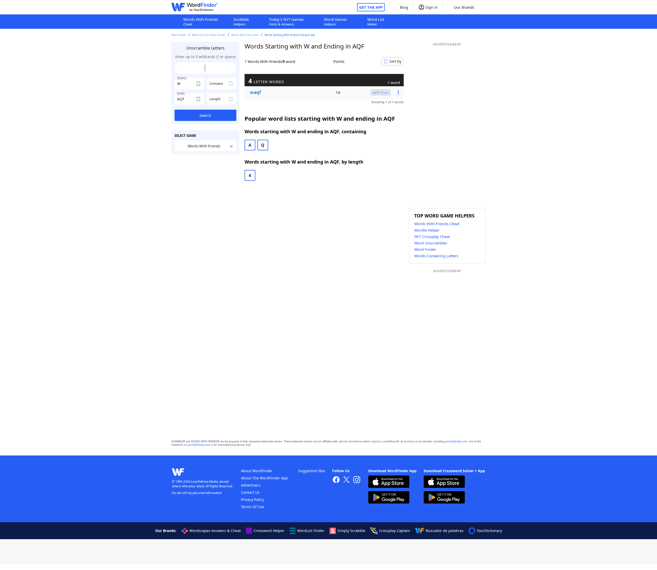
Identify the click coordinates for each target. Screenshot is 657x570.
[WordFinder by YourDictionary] (194, 7)
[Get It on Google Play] (388, 498)
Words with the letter (245, 34)
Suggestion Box (311, 470)
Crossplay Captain (394, 530)
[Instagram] (357, 480)
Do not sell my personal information (197, 493)
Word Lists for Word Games (209, 34)
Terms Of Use (252, 506)
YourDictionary (489, 530)
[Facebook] (336, 480)
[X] (346, 480)
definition (380, 92)
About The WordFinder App (264, 478)
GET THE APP (371, 7)
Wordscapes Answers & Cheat (215, 530)
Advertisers (250, 485)
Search (205, 115)
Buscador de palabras (444, 530)
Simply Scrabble (351, 530)
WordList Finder (310, 530)
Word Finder (178, 34)
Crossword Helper (269, 530)
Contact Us (250, 492)
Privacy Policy (252, 499)
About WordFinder (257, 470)
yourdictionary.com (456, 441)
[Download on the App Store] (388, 482)
